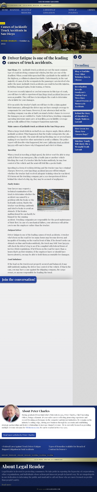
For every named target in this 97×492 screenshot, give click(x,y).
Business (14, 10)
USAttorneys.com (32, 427)
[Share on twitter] (4, 62)
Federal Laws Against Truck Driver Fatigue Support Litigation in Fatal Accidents (21, 448)
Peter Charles (9, 41)
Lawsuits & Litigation (49, 11)
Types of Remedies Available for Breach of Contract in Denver (67, 448)
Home (5, 10)
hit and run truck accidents (12, 455)
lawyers (65, 243)
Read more (6, 484)
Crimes (91, 10)
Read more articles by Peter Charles (18, 435)
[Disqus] (36, 314)
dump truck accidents (5, 455)
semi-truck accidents (20, 455)
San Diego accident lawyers (40, 170)
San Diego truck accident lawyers (53, 94)
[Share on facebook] (4, 57)
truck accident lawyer (50, 455)
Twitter (55, 2)
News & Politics (73, 11)
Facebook (46, 2)
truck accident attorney (35, 455)
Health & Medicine (26, 11)
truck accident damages (42, 455)
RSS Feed (40, 2)
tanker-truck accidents (27, 455)
